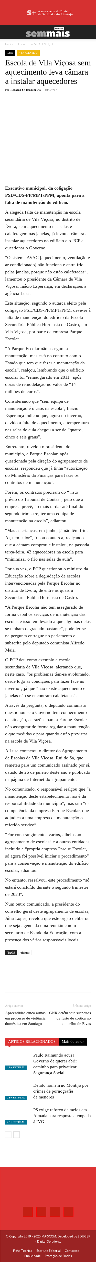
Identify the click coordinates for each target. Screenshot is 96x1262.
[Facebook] (26, 108)
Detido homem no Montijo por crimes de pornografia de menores (60, 1091)
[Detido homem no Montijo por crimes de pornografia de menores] (18, 1091)
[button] (9, 32)
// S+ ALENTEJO (42, 44)
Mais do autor (73, 1041)
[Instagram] (41, 1212)
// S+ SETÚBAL (16, 1067)
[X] (38, 108)
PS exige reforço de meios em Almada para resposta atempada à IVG (62, 1115)
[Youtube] (68, 1212)
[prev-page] (8, 1134)
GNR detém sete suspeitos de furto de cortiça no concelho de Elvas (70, 1018)
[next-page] (16, 1134)
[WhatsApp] (50, 108)
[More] (62, 108)
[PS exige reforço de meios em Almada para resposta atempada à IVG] (18, 1116)
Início (9, 44)
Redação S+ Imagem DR (25, 89)
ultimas (24, 952)
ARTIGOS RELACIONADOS (32, 1041)
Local (22, 44)
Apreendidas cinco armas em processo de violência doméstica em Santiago (25, 1018)
